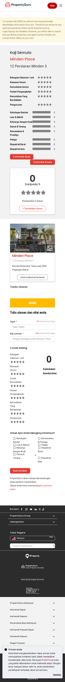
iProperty (32, 556)
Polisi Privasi (48, 660)
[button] (52, 515)
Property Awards (32, 566)
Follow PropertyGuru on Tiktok (43, 509)
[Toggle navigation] (61, 5)
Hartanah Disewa (18, 616)
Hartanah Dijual (17, 609)
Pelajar (44, 445)
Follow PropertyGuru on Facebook (21, 509)
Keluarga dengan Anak (19, 450)
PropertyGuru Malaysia (21, 603)
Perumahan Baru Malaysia (23, 623)
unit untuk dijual (21, 156)
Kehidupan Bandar (20, 440)
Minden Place (22, 59)
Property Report (32, 591)
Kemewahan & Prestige (45, 440)
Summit (32, 579)
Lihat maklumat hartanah (32, 277)
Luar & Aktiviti (22, 445)
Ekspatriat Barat (44, 450)
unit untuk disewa (42, 162)
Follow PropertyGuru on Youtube (30, 509)
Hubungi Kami (17, 521)
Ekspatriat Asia (44, 460)
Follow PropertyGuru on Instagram (26, 509)
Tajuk (12, 321)
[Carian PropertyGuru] (53, 545)
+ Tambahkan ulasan (33, 208)
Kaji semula (16, 333)
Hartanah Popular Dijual (22, 629)
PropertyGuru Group (20, 515)
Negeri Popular (17, 643)
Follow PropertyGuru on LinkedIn (35, 509)
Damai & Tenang (18, 456)
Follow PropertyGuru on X (39, 509)
